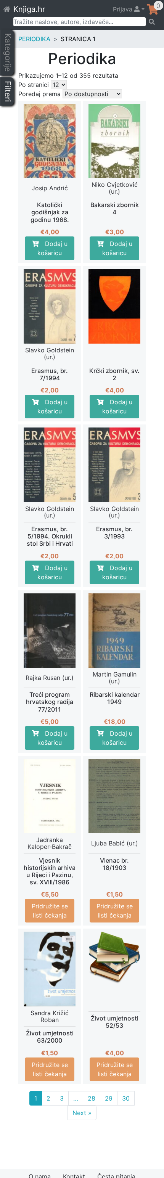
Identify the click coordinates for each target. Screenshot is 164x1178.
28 (91, 1098)
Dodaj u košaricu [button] (52, 248)
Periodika (34, 39)
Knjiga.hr (29, 9)
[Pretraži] (152, 22)
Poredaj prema (39, 94)
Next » (82, 1113)
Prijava (123, 9)
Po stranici (33, 84)
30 (126, 1098)
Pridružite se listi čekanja (50, 910)
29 (109, 1098)
